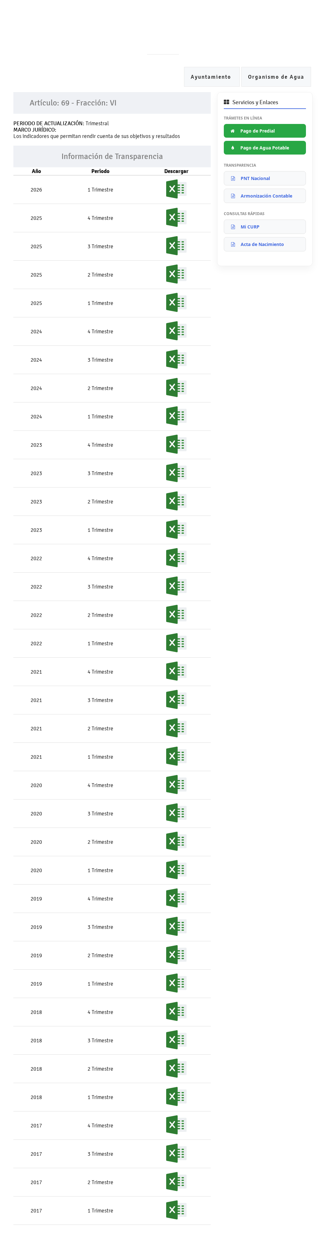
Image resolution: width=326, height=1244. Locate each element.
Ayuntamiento (212, 77)
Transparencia (156, 38)
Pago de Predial (257, 131)
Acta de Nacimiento (262, 244)
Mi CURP (250, 227)
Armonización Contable (266, 196)
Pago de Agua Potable (264, 148)
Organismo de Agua (276, 77)
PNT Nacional (255, 178)
